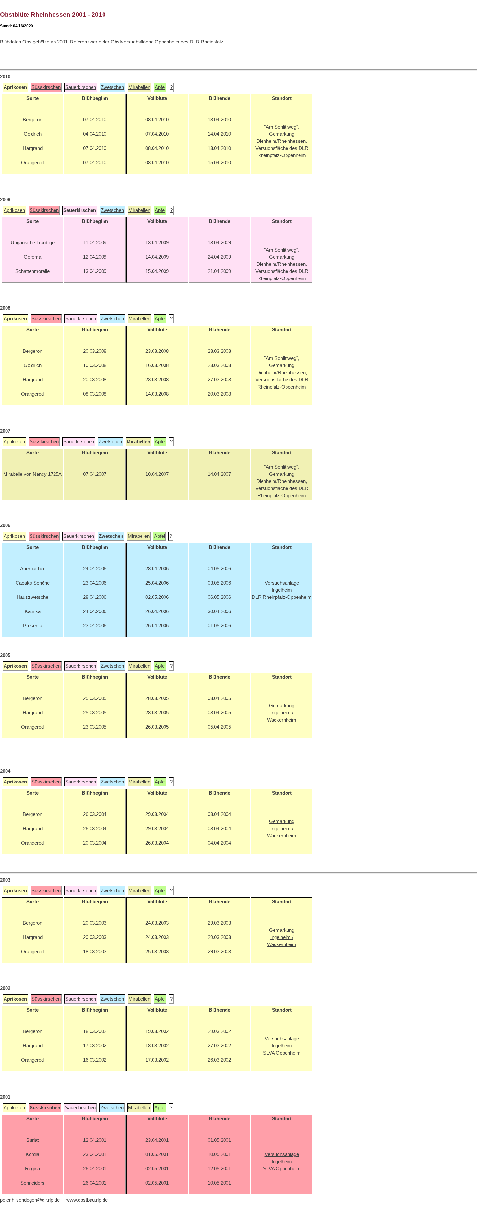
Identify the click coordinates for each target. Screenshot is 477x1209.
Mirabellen (139, 87)
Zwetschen (112, 87)
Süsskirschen (46, 87)
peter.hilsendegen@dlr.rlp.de (30, 1200)
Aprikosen (14, 210)
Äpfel (160, 87)
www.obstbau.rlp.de (87, 1200)
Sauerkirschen (80, 87)
